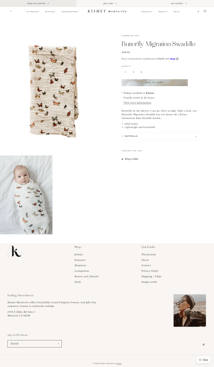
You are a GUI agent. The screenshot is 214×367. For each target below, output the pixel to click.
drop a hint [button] (131, 159)
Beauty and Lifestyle (87, 276)
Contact (146, 265)
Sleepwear (80, 265)
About (145, 260)
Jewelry (79, 254)
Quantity (126, 66)
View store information (137, 103)
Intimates (80, 260)
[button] (11, 11)
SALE (78, 282)
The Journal (148, 254)
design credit (149, 282)
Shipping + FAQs (151, 276)
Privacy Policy (149, 271)
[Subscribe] (58, 343)
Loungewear (82, 271)
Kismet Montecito (107, 363)
